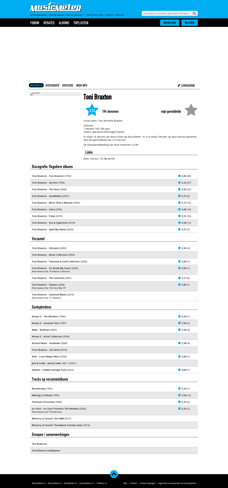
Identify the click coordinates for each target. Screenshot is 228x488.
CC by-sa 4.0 (108, 158)
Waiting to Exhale (42, 395)
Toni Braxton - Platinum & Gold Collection (56, 261)
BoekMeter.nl (70, 483)
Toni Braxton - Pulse (43, 216)
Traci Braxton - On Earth (46, 349)
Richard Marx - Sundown (46, 343)
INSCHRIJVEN (169, 23)
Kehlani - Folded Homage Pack (49, 369)
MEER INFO (81, 85)
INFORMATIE (36, 85)
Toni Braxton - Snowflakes (47, 196)
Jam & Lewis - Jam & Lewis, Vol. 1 (50, 363)
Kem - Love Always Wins (45, 356)
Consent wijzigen (147, 483)
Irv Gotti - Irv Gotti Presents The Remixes (55, 408)
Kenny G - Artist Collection (47, 336)
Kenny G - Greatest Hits (45, 323)
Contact (133, 483)
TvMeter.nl (101, 483)
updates (49, 23)
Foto (86, 158)
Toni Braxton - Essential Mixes (49, 294)
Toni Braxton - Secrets (44, 182)
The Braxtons (39, 443)
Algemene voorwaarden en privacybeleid (177, 483)
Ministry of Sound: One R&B (48, 418)
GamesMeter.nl (86, 483)
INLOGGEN (189, 23)
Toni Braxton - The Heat (45, 189)
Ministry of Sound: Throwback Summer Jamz (57, 425)
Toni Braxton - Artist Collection (49, 254)
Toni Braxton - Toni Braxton (48, 176)
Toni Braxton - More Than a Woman (52, 202)
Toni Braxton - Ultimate (45, 248)
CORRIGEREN (188, 86)
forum (34, 23)
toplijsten (81, 23)
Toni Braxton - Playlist (44, 284)
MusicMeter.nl (54, 483)
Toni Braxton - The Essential (48, 278)
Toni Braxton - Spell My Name (49, 229)
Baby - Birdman (40, 329)
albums (64, 23)
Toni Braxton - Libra (43, 209)
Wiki (125, 483)
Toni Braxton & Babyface (46, 450)
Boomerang (38, 388)
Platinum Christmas (43, 401)
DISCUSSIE (67, 85)
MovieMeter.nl (38, 483)
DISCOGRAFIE (52, 85)
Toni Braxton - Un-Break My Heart (51, 268)
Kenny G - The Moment (45, 316)
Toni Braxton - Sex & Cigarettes (50, 222)
